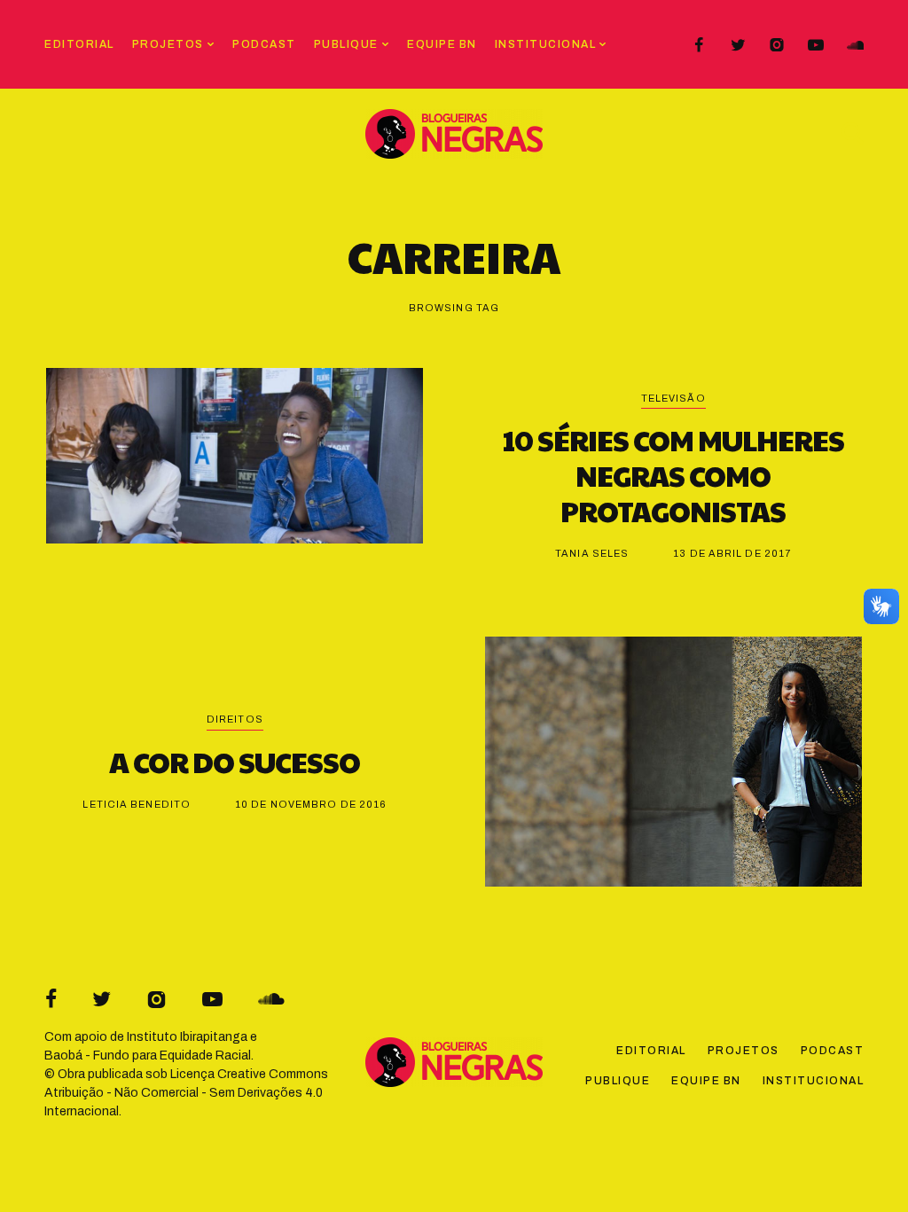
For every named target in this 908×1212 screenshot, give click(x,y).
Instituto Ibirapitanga (187, 1037)
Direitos (235, 719)
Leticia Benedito (136, 804)
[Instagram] (777, 45)
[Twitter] (738, 45)
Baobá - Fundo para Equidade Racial (147, 1055)
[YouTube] (816, 45)
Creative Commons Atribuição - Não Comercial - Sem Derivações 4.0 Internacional (186, 1092)
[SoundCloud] (855, 45)
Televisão (673, 398)
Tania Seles (592, 553)
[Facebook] (699, 45)
